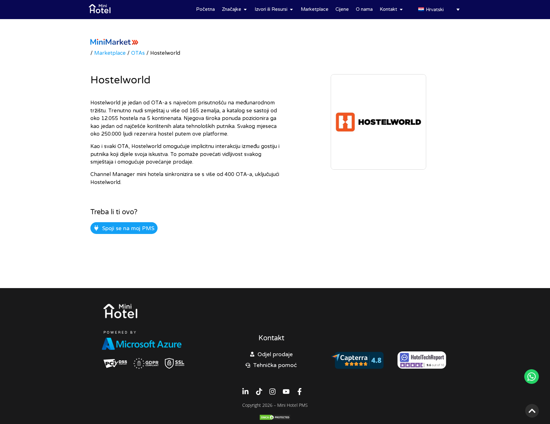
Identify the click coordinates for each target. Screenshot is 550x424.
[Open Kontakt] (401, 9)
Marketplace (110, 53)
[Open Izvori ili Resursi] (291, 9)
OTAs (138, 53)
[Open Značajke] (245, 9)
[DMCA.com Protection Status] (275, 418)
